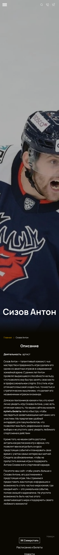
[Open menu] (4, 5)
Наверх (50, 536)
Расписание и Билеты (29, 547)
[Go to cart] (54, 5)
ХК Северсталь (29, 540)
